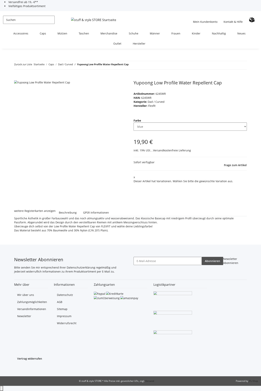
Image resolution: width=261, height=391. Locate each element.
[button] (205, 19)
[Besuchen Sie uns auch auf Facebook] (17, 368)
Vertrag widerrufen (29, 358)
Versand (149, 381)
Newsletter (24, 316)
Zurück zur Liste (23, 64)
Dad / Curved (156, 102)
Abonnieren (212, 261)
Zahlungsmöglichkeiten (32, 302)
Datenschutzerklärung (81, 267)
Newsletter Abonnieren (230, 261)
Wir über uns (25, 295)
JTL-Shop (253, 381)
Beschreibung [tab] (68, 212)
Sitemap (62, 309)
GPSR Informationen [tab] (96, 212)
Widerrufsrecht (66, 323)
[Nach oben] (1, 388)
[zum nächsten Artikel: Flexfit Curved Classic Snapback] (138, 65)
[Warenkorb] (252, 19)
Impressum (64, 316)
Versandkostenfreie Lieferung (172, 150)
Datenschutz (65, 295)
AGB (59, 302)
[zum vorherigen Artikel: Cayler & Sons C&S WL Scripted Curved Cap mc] (132, 65)
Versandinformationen (31, 309)
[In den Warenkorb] (17, 78)
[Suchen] (58, 20)
